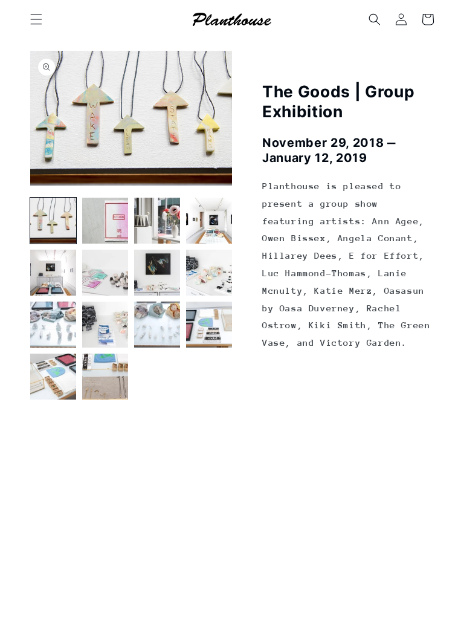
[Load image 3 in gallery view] (157, 221)
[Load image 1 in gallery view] (53, 221)
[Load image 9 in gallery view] (53, 325)
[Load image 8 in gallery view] (209, 273)
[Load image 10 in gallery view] (105, 325)
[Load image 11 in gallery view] (157, 325)
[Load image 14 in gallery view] (105, 377)
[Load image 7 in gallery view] (157, 273)
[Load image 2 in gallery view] (105, 221)
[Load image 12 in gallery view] (209, 325)
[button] (36, 19)
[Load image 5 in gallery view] (53, 273)
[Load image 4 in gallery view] (209, 221)
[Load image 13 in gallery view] (53, 377)
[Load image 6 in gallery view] (105, 273)
